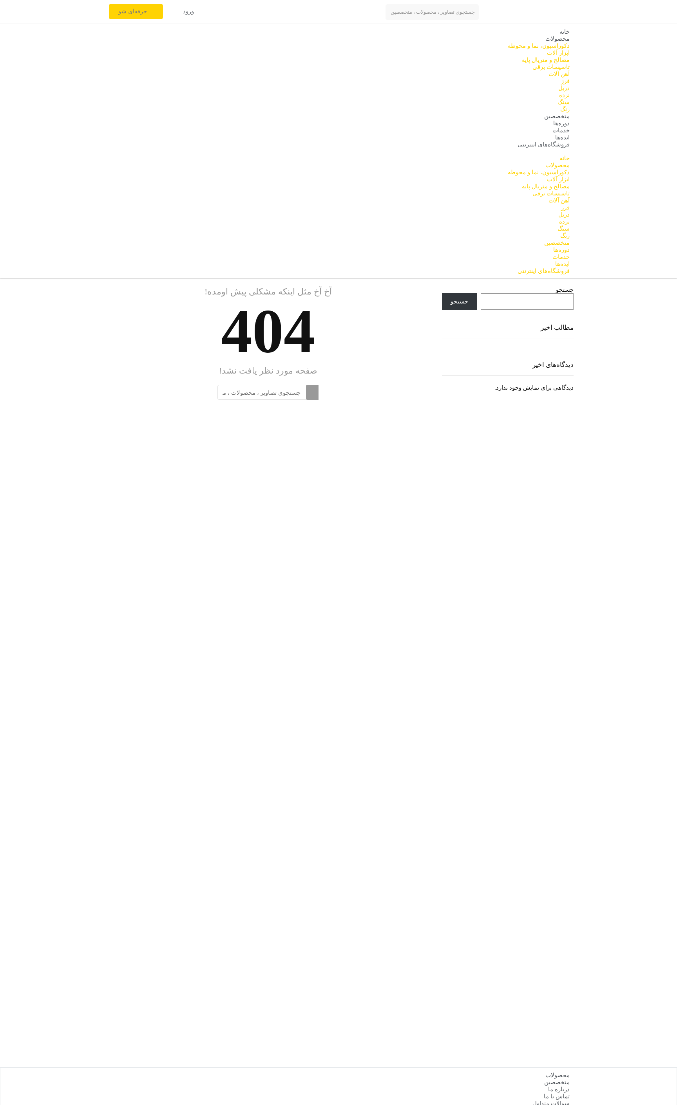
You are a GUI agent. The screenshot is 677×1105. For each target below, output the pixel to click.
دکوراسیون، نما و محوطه (539, 46)
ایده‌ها (562, 137)
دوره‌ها (561, 123)
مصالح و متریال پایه (546, 60)
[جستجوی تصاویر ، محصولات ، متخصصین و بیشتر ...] (312, 392)
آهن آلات (559, 74)
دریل (564, 88)
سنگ (564, 102)
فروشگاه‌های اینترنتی (544, 144)
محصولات (557, 39)
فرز (565, 81)
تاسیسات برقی (551, 67)
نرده (564, 95)
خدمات (561, 130)
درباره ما (559, 1089)
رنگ (565, 109)
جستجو (565, 290)
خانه (564, 32)
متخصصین (557, 116)
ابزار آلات (558, 53)
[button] (189, 11)
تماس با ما (557, 1096)
